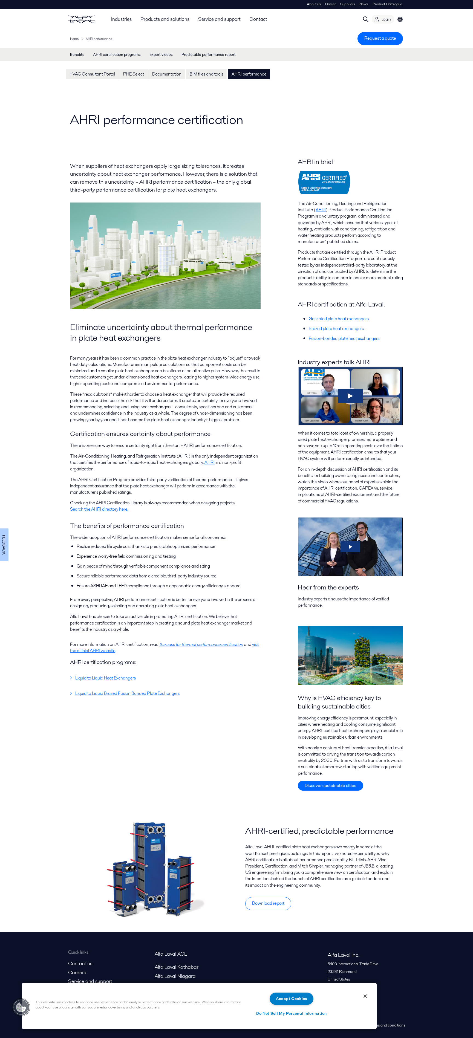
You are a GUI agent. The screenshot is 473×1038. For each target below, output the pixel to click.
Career (330, 4)
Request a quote (380, 38)
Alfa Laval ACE (171, 953)
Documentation (166, 74)
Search (365, 19)
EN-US (400, 19)
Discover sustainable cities (330, 785)
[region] (199, 1006)
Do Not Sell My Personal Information (291, 1013)
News (363, 4)
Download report (268, 903)
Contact (258, 19)
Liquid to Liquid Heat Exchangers (105, 678)
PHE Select (133, 74)
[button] (21, 1007)
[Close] (365, 996)
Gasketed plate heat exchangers (339, 319)
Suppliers (347, 4)
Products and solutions (164, 19)
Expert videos (161, 54)
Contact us (80, 963)
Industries (121, 19)
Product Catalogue (387, 4)
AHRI (209, 462)
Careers (77, 972)
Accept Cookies (291, 998)
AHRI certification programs (117, 54)
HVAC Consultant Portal (92, 74)
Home (74, 38)
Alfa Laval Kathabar (176, 967)
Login (386, 19)
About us (314, 4)
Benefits (77, 54)
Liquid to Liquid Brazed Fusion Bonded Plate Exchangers (127, 693)
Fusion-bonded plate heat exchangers (344, 338)
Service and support (219, 19)
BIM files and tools (206, 74)
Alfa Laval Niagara (175, 976)
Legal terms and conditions (383, 1025)
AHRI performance (249, 74)
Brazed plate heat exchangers (336, 328)
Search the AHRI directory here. (99, 509)
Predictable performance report (208, 54)
